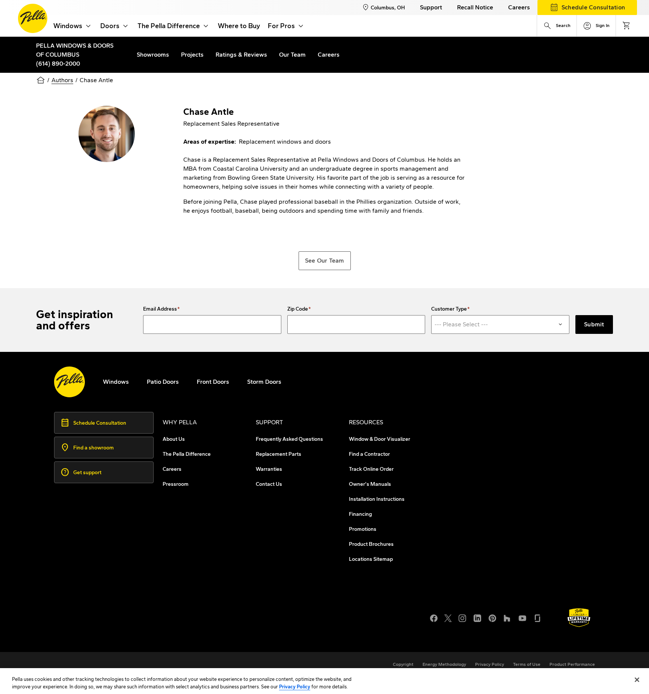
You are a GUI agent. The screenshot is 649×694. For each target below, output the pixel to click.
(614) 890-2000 (58, 63)
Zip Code (297, 309)
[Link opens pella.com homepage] (69, 382)
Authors (62, 80)
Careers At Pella (91, 612)
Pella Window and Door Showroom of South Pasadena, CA (149, 630)
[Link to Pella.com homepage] (33, 18)
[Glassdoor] (537, 617)
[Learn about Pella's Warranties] (579, 618)
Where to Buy (239, 26)
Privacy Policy (294, 686)
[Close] (637, 679)
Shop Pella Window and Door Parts (117, 621)
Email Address (160, 309)
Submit (594, 324)
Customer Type (449, 309)
